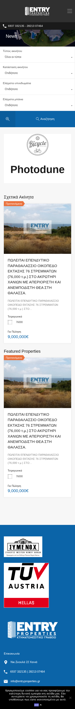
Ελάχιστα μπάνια (13, 99)
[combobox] (37, 57)
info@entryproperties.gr (25, 681)
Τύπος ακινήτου (12, 50)
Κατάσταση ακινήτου (15, 67)
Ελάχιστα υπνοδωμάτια (17, 83)
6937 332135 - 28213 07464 (25, 25)
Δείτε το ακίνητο (37, 243)
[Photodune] (37, 153)
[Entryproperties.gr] (37, 17)
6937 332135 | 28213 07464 (27, 671)
